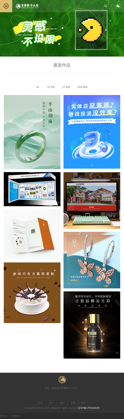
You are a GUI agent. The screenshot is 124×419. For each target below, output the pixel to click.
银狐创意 (16, 416)
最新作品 (61, 65)
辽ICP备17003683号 (89, 408)
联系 (83, 403)
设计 (62, 403)
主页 (40, 403)
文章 (73, 403)
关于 (51, 403)
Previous (5, 28)
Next (119, 28)
